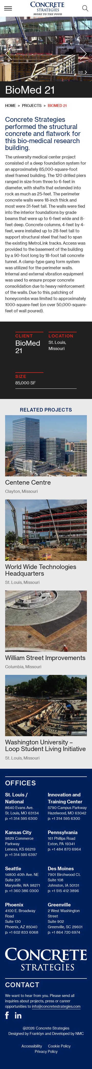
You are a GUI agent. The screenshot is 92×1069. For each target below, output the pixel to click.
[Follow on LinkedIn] (18, 1017)
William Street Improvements (45, 657)
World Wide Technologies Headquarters (40, 570)
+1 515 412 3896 (65, 890)
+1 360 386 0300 (24, 890)
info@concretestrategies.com (56, 1006)
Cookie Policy (59, 1046)
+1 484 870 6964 (66, 849)
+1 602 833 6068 (23, 932)
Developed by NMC (68, 1033)
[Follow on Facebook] (7, 1017)
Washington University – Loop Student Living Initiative (45, 745)
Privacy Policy (46, 1051)
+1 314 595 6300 (23, 818)
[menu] (8, 8)
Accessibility (31, 1046)
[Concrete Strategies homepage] (47, 8)
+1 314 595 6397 (23, 854)
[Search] (85, 8)
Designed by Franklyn (26, 1033)
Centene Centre (28, 482)
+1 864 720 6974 (66, 932)
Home (10, 105)
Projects (32, 105)
